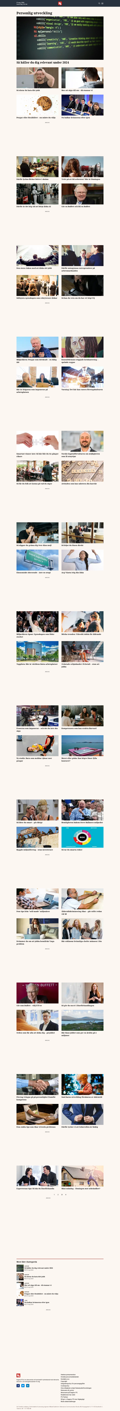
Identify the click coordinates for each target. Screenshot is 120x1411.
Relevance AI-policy (67, 1390)
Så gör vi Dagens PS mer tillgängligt (72, 1399)
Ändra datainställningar (68, 1401)
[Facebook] (18, 1385)
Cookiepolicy (65, 1386)
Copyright (64, 1381)
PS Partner (64, 1397)
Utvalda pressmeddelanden (70, 1377)
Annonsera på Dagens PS (69, 1392)
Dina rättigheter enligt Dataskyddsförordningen (76, 1388)
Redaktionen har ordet (68, 1395)
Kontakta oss (65, 1379)
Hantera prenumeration (68, 1375)
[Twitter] (23, 1385)
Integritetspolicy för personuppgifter (73, 1383)
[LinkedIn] (27, 1385)
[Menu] (102, 3)
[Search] (99, 3)
